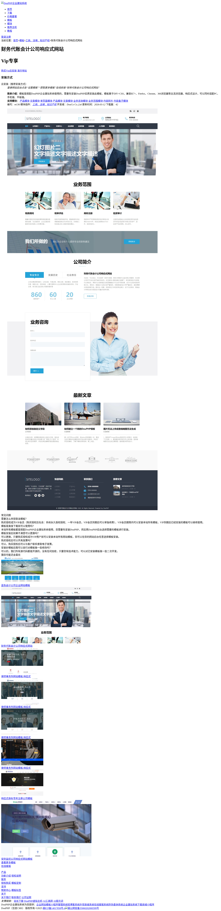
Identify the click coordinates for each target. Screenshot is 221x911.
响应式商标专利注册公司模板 (16, 798)
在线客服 (6, 866)
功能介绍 (6, 875)
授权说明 (16, 875)
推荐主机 (12, 27)
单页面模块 (46, 101)
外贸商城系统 (87, 904)
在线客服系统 (101, 904)
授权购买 (6, 883)
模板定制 (16, 883)
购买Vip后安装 (9, 70)
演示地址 (22, 70)
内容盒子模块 (121, 101)
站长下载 (18, 901)
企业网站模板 (43, 904)
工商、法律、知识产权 (38, 40)
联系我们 (16, 897)
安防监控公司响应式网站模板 (16, 859)
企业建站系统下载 (132, 904)
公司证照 (26, 897)
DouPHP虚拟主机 (33, 901)
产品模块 (24, 101)
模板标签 (16, 890)
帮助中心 (6, 890)
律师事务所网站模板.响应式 (16, 676)
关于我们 (6, 897)
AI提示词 (58, 901)
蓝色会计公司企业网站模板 (15, 585)
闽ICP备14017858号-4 (54, 908)
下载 (9, 13)
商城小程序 (148, 904)
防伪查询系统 (116, 904)
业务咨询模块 (80, 101)
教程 (9, 31)
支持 (3, 886)
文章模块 (35, 101)
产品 (3, 872)
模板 (9, 20)
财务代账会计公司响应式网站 (16, 646)
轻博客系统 (74, 904)
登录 (3, 37)
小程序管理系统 (59, 904)
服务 (3, 879)
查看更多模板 (8, 862)
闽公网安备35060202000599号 (83, 908)
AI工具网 (48, 901)
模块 (9, 23)
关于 (3, 894)
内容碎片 (108, 101)
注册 (8, 37)
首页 (9, 9)
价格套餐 (12, 16)
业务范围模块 (95, 101)
